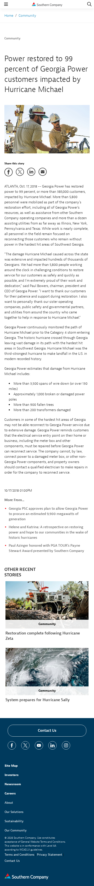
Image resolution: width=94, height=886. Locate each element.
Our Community (16, 830)
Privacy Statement (49, 855)
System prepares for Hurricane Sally (37, 699)
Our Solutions (14, 812)
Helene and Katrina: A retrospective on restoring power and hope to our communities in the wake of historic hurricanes (48, 532)
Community (12, 38)
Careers (10, 793)
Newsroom (13, 784)
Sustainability (14, 821)
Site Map (11, 766)
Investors (12, 775)
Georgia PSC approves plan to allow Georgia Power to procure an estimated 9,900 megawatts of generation (48, 513)
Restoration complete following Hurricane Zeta (42, 636)
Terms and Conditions (19, 855)
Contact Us (47, 730)
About (9, 803)
